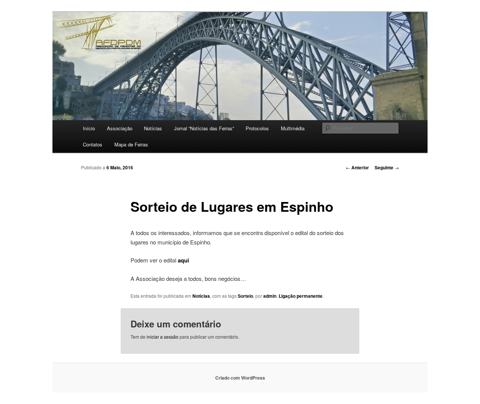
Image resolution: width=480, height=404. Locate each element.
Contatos (92, 144)
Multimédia (292, 128)
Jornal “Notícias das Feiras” (204, 128)
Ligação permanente (300, 295)
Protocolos (257, 128)
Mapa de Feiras (131, 144)
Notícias (153, 128)
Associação (119, 128)
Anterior (357, 167)
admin (269, 295)
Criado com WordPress (240, 377)
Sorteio (245, 295)
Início (89, 128)
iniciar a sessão (162, 336)
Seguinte (387, 167)
